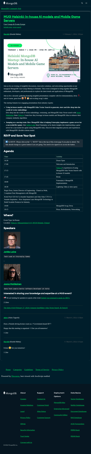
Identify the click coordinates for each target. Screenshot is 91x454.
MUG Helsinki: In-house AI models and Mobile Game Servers (42, 18)
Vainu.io (21, 115)
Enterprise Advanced (61, 409)
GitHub (23, 424)
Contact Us (41, 399)
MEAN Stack (75, 436)
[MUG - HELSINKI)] (42, 60)
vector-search (17, 27)
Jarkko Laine (30, 125)
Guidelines (28, 370)
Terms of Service (42, 370)
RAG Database (76, 418)
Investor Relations (26, 405)
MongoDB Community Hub (11, 9)
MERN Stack (75, 430)
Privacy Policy (58, 370)
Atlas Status (41, 411)
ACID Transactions (77, 424)
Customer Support (43, 418)
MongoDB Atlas (59, 403)
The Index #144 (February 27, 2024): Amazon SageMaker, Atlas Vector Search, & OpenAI (36, 308)
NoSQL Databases (77, 405)
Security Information (27, 430)
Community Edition (60, 415)
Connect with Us (26, 442)
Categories (17, 370)
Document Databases (79, 411)
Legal (22, 411)
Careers (23, 399)
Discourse (15, 376)
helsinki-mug (8, 27)
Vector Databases (77, 399)
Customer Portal (43, 405)
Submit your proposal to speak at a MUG (55, 298)
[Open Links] (86, 3)
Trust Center (24, 436)
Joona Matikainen (12, 284)
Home (8, 370)
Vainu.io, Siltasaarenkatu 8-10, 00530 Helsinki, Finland (30, 223)
